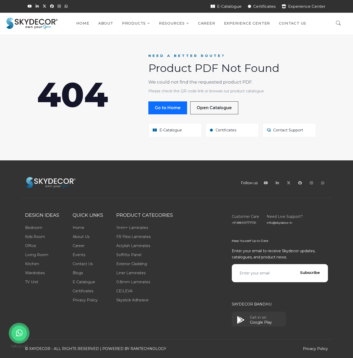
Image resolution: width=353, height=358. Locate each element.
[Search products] (338, 23)
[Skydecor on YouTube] (30, 6)
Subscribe (310, 272)
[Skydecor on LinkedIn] (37, 6)
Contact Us (292, 23)
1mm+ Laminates (132, 227)
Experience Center (306, 6)
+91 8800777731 (244, 223)
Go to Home (168, 107)
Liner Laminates (130, 273)
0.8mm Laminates (133, 282)
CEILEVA (124, 291)
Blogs (78, 273)
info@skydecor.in (279, 223)
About (105, 23)
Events (79, 254)
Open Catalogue (214, 107)
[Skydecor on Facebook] (52, 6)
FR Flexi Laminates (133, 236)
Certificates (264, 6)
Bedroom (33, 227)
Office (30, 245)
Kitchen (32, 264)
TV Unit (31, 282)
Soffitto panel (128, 254)
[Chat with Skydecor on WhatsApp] (66, 6)
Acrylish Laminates (133, 245)
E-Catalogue (229, 6)
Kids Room (35, 236)
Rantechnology (148, 348)
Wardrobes (35, 273)
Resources (172, 23)
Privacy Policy (85, 300)
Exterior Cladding (131, 264)
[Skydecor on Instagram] (59, 6)
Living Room (36, 254)
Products (134, 23)
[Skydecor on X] (44, 6)
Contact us (83, 264)
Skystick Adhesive (132, 300)
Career (206, 23)
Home (82, 23)
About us (81, 236)
